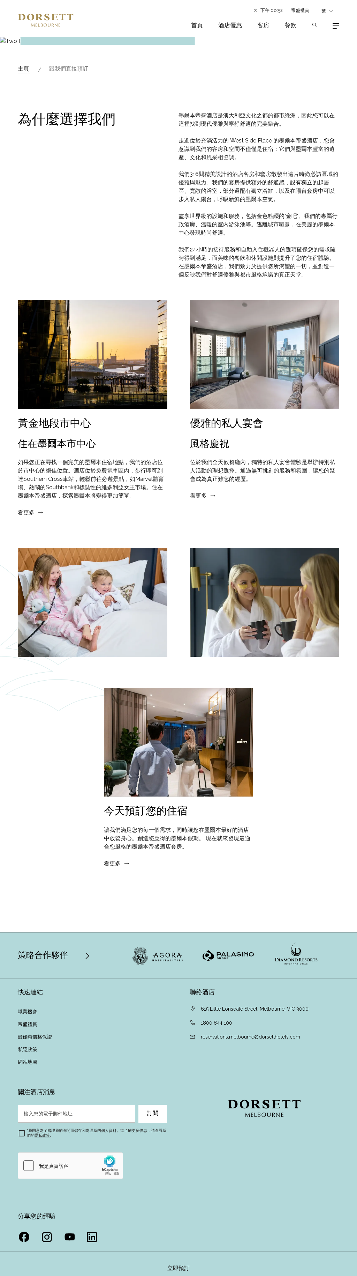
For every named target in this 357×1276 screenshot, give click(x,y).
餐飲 (290, 25)
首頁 (197, 25)
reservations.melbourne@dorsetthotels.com (250, 1037)
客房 (263, 25)
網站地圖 (28, 1062)
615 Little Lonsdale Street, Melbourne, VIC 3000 (255, 1009)
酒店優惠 (230, 25)
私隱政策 (28, 1049)
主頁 (24, 68)
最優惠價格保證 (35, 1037)
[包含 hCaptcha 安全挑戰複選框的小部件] (70, 1165)
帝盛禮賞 (300, 10)
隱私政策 (42, 1135)
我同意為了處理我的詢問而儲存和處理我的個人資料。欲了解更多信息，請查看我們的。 (96, 1133)
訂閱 (152, 1113)
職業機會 (27, 1011)
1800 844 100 (216, 1023)
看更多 (26, 512)
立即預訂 (178, 1268)
